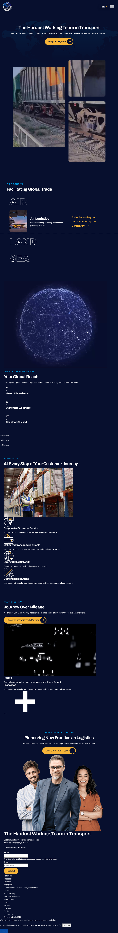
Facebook (8, 879)
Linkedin (7, 882)
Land (23, 242)
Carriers (7, 911)
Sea (19, 258)
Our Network (78, 226)
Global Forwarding (81, 217)
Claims (6, 891)
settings (66, 925)
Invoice (6, 905)
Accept (4, 931)
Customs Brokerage (82, 221)
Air (18, 202)
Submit (11, 871)
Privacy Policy (9, 894)
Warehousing (9, 899)
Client (6, 902)
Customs (7, 908)
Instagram (8, 885)
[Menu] (112, 6)
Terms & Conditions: (12, 897)
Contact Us (8, 914)
